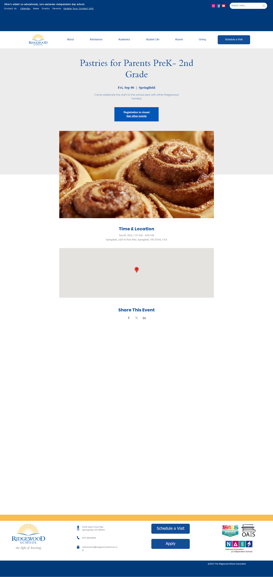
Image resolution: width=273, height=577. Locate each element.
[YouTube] (223, 6)
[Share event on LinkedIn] (144, 318)
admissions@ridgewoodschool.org (100, 548)
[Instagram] (213, 6)
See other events (136, 116)
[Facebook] (218, 6)
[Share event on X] (136, 318)
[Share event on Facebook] (128, 318)
